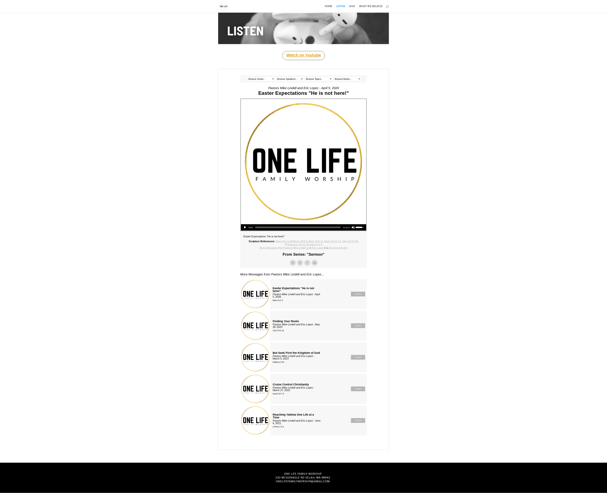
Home (328, 6)
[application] (303, 227)
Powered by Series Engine (355, 443)
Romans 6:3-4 (314, 244)
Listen (340, 6)
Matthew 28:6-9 (298, 241)
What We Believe (371, 6)
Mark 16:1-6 (282, 241)
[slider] (297, 227)
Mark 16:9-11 (316, 241)
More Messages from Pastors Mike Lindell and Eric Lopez (292, 247)
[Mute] (353, 227)
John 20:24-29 (350, 241)
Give (352, 6)
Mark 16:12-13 (332, 241)
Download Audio (338, 247)
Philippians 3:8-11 (295, 244)
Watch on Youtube (303, 55)
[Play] (245, 227)
